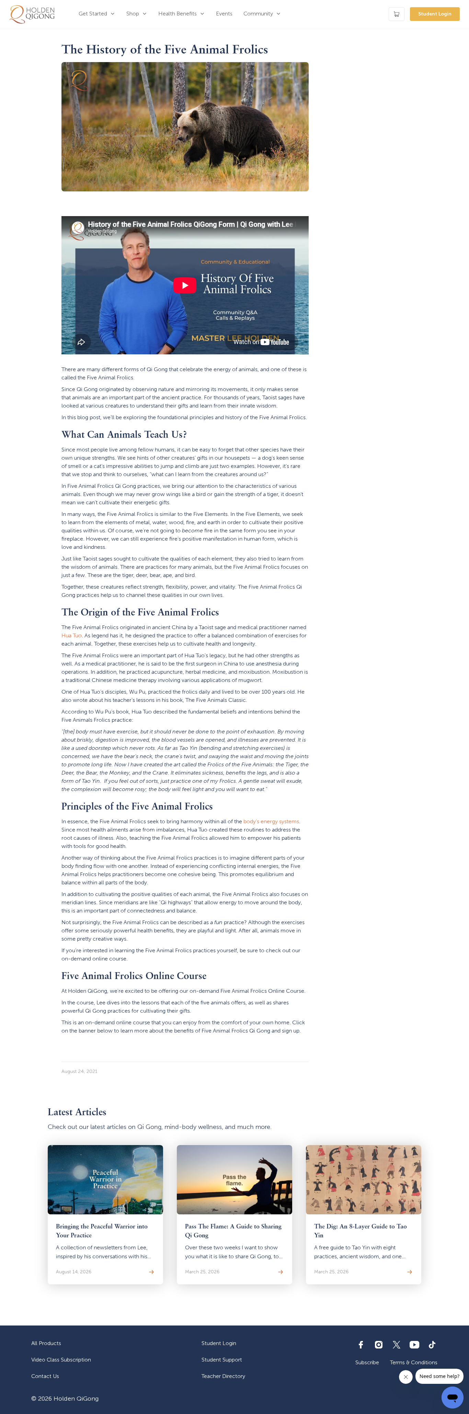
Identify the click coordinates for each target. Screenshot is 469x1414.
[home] (32, 14)
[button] (97, 14)
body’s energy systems (271, 821)
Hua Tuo (71, 635)
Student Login (434, 14)
